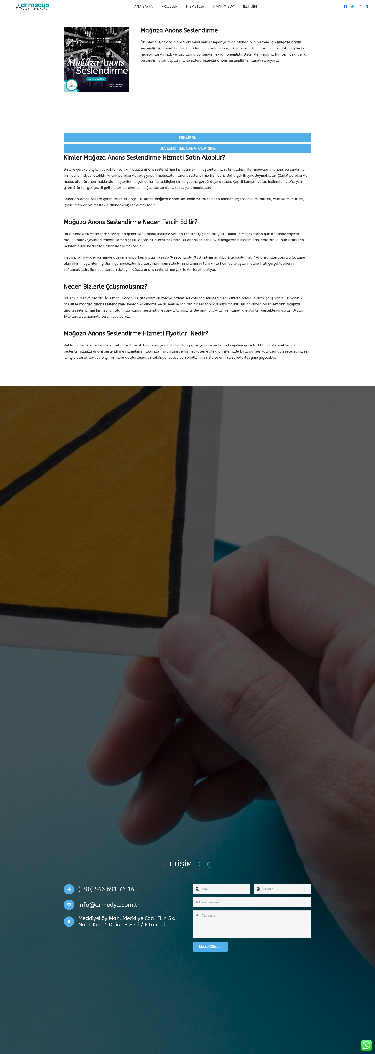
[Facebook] (345, 6)
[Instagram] (359, 6)
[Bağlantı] (32, 6)
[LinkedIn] (366, 6)
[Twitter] (352, 6)
